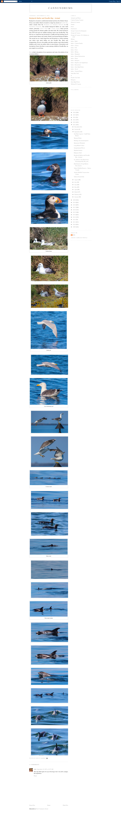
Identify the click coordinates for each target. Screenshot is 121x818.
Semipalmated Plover (79, 148)
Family (72, 24)
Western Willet (77, 138)
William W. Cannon (76, 84)
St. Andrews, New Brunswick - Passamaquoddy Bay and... (81, 160)
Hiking (72, 39)
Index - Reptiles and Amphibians (79, 62)
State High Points (75, 82)
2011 (74, 222)
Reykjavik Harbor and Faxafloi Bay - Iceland (82, 156)
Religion (73, 80)
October (76, 129)
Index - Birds (74, 41)
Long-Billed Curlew (79, 145)
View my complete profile (79, 237)
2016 (74, 210)
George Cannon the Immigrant (78, 31)
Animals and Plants (76, 18)
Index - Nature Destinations (78, 56)
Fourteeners (74, 28)
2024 (74, 117)
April (75, 189)
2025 (74, 115)
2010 (74, 224)
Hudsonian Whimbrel (79, 143)
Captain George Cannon (77, 20)
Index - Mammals (75, 54)
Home (48, 805)
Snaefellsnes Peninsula (35, 26)
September (77, 132)
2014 (74, 214)
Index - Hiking (74, 52)
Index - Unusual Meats (76, 71)
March (76, 192)
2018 (74, 205)
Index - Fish (74, 47)
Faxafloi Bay (64, 23)
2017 (74, 207)
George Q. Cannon (75, 33)
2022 (74, 122)
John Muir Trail (75, 73)
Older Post (65, 805)
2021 (74, 124)
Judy (35, 769)
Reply (35, 776)
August (76, 180)
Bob (74, 235)
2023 (74, 120)
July (75, 182)
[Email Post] (46, 758)
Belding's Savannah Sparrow (81, 140)
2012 (74, 219)
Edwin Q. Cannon (75, 22)
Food (72, 26)
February (76, 194)
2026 (74, 112)
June (75, 184)
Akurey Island (44, 28)
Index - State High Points (77, 67)
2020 (74, 200)
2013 (74, 217)
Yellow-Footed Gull (79, 177)
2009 (74, 227)
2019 (74, 202)
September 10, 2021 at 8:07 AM (45, 769)
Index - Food (74, 50)
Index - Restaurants (76, 65)
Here (30, 52)
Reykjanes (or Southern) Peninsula (54, 24)
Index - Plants (74, 58)
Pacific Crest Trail (75, 77)
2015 (74, 212)
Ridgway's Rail (78, 153)
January (76, 197)
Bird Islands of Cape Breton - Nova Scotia (81, 165)
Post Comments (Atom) (42, 809)
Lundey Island (55, 28)
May (75, 187)
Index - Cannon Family (77, 43)
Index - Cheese (74, 45)
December (77, 127)
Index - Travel (74, 69)
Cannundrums (60, 8)
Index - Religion (75, 60)
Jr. (71, 75)
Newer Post (32, 805)
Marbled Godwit (78, 150)
